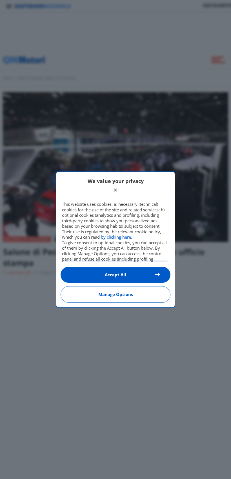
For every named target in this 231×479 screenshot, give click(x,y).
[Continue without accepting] (115, 190)
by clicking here (116, 237)
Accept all (115, 274)
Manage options (115, 294)
